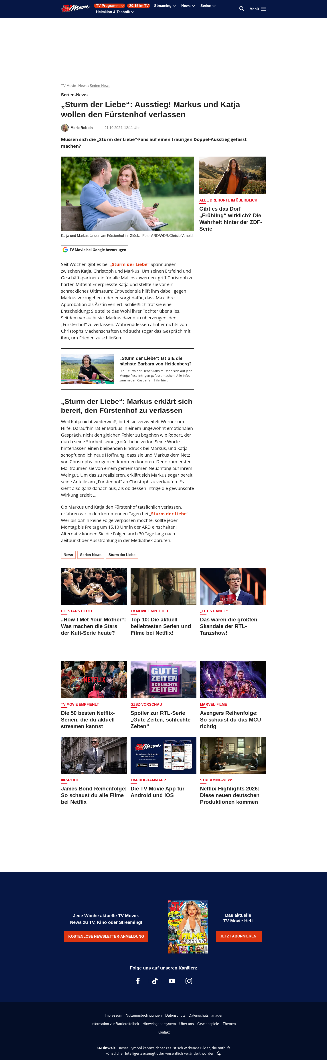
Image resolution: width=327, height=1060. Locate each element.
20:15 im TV (139, 6)
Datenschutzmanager (205, 1015)
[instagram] (189, 981)
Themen (229, 1024)
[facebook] (138, 981)
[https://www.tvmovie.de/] (76, 8)
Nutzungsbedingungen (144, 1015)
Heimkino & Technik (113, 12)
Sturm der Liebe (169, 514)
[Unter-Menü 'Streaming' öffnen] (174, 5)
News (186, 6)
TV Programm (107, 6)
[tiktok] (155, 981)
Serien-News (100, 86)
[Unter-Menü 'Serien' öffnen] (214, 5)
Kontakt (163, 1032)
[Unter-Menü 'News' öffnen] (193, 5)
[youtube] (172, 981)
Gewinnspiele (208, 1024)
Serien (205, 6)
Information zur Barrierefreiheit (115, 1024)
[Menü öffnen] (263, 9)
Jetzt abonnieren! (239, 936)
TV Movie (68, 86)
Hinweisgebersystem (159, 1024)
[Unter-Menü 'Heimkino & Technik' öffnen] (132, 12)
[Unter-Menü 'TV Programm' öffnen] (122, 5)
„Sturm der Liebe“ (129, 264)
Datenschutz (175, 1015)
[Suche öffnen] (241, 9)
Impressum (113, 1015)
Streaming (163, 6)
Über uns (186, 1024)
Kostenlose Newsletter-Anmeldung (106, 936)
